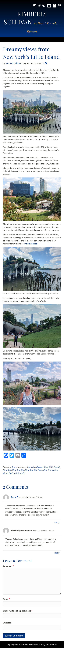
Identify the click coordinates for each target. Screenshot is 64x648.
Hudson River (42, 467)
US (23, 473)
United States (15, 473)
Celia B (14, 497)
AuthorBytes (51, 644)
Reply (57, 522)
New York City (18, 470)
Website (7, 622)
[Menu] (32, 39)
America (31, 467)
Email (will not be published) (17, 610)
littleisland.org (30, 243)
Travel (14, 467)
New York (7, 470)
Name (6, 599)
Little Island (54, 467)
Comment (8, 566)
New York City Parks (33, 470)
